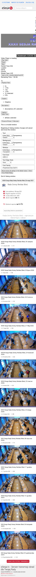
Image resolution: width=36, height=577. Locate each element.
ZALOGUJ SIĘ (30, 2)
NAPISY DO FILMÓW (17, 2)
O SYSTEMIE (6, 2)
